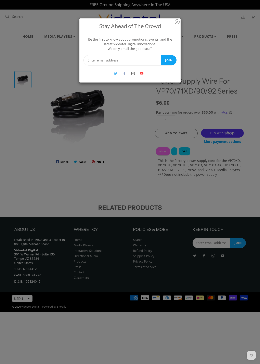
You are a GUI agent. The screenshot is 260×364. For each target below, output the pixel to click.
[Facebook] (124, 73)
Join (168, 60)
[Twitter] (115, 73)
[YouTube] (141, 73)
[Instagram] (132, 73)
